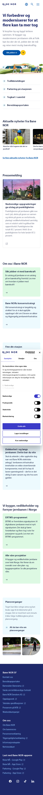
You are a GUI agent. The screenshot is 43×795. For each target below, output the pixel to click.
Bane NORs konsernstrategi (20, 303)
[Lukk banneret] (39, 352)
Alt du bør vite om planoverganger (18, 629)
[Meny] (38, 4)
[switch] (37, 403)
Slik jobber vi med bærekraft (20, 271)
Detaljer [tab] (22, 358)
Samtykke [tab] (8, 358)
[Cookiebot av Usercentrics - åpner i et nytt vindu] (26, 352)
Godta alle (21, 426)
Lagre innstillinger (22, 433)
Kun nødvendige (21, 440)
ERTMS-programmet (16, 517)
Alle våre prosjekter (15, 555)
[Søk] (32, 4)
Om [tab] (35, 358)
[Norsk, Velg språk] (26, 4)
